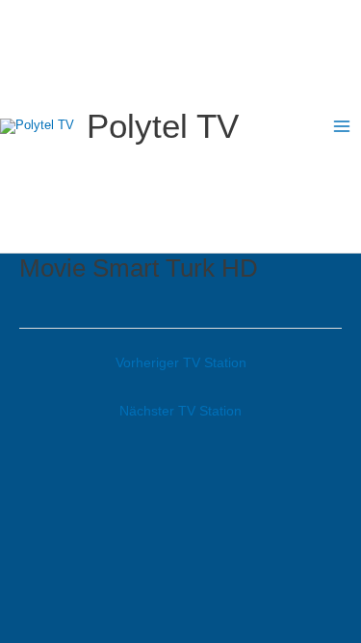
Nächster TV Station (180, 410)
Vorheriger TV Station (181, 362)
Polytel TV (163, 126)
